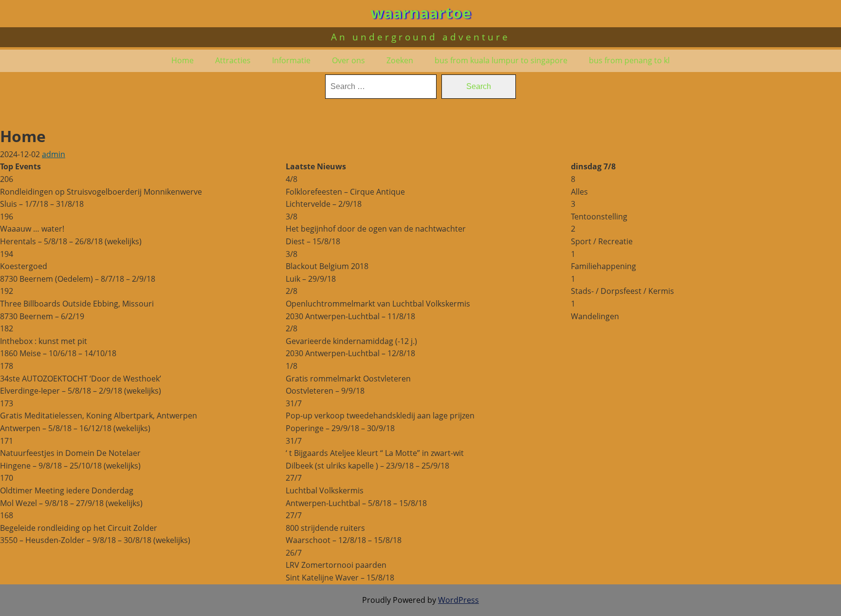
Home (182, 60)
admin (53, 154)
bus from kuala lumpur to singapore (501, 60)
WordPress (458, 600)
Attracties (233, 60)
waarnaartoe (420, 12)
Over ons (348, 60)
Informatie (291, 60)
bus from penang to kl (629, 60)
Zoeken (399, 60)
